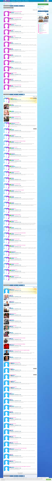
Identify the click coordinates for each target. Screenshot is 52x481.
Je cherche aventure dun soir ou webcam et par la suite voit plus (17, 448)
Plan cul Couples (20, 282)
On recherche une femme (12, 251)
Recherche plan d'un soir (12, 417)
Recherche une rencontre (12, 23)
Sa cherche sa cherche (12, 460)
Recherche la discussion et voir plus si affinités (15, 11)
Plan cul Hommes (20, 473)
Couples (17, 5)
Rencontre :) (11, 399)
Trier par (34, 96)
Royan (40, 26)
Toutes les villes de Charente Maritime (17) (43, 33)
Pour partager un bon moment (13, 220)
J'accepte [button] (48, 479)
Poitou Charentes (10, 2)
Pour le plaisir (11, 411)
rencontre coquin (11, 196)
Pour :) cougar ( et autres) (12, 380)
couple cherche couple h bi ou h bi (14, 275)
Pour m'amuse (11, 54)
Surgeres (40, 28)
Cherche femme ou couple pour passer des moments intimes (17, 232)
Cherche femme (11, 78)
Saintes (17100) (20, 2)
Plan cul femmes (20, 92)
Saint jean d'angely (41, 30)
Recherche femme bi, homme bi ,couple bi (14, 214)
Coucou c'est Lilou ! (12, 29)
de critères (47, 12)
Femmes (12, 5)
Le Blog (27, 0)
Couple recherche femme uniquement (14, 171)
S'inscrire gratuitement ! (43, 4)
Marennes (40, 29)
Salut (10, 307)
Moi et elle (10, 128)
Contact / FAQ (20, 477)
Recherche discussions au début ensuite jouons (15, 17)
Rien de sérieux (11, 429)
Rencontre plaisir (11, 319)
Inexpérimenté (11, 454)
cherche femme (11, 60)
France (6, 2)
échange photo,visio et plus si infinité (14, 122)
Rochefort (40, 26)
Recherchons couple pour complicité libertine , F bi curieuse (17, 245)
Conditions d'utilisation (15, 477)
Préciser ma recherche (9, 7)
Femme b (10, 226)
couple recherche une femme (13, 257)
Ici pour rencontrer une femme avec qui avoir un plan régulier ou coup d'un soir (19, 466)
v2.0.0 (26, 477)
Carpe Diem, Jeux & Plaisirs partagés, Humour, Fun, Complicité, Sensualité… (19, 350)
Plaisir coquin (11, 48)
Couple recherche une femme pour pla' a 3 (15, 116)
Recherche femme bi (12, 153)
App (23, 0)
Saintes (20, 25)
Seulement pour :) (11, 165)
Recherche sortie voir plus (12, 325)
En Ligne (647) (19, 0)
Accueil (4, 2)
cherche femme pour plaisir (13, 72)
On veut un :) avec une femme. (13, 147)
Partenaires (24, 477)
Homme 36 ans (11, 368)
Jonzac (40, 27)
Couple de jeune (11, 177)
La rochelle (40, 24)
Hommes (22, 5)
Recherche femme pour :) (12, 208)
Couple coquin (11, 104)
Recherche (13, 0)
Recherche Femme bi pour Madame (14, 263)
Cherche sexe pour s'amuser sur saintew (14, 362)
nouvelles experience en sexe (13, 269)
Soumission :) (11, 42)
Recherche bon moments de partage (14, 159)
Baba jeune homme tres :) (12, 374)
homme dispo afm (11, 301)
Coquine (10, 66)
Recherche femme (11, 202)
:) (9, 110)
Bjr (9, 356)
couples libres (11, 98)
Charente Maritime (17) (15, 2)
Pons (40, 31)
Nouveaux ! (10, 405)
